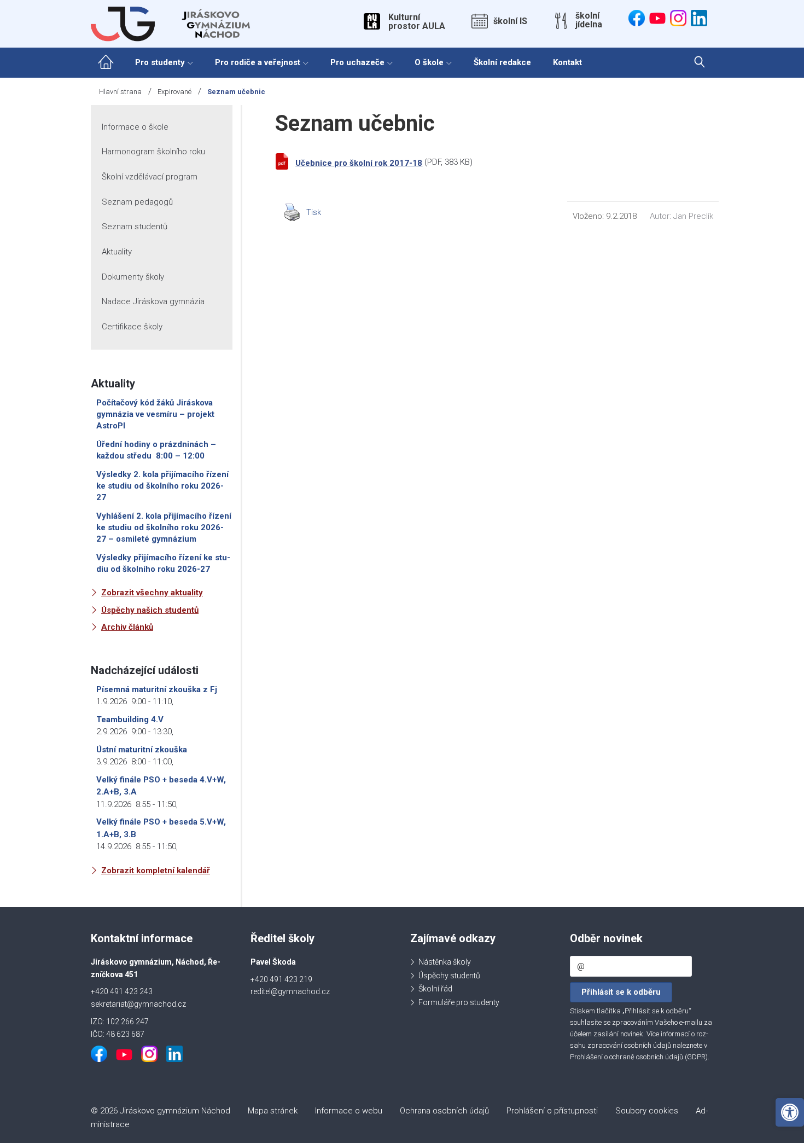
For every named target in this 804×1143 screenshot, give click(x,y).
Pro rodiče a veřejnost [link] (257, 62)
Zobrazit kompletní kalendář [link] (155, 870)
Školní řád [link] (435, 988)
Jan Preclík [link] (693, 216)
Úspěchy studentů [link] (449, 975)
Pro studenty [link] (160, 62)
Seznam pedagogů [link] (137, 202)
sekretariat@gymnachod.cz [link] (138, 1004)
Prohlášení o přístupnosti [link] (552, 1111)
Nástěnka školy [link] (444, 962)
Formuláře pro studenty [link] (458, 1002)
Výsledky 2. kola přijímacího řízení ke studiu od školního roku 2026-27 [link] (162, 485)
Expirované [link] (174, 92)
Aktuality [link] (117, 252)
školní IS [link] (510, 21)
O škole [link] (429, 62)
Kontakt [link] (567, 62)
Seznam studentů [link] (134, 226)
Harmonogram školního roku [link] (153, 151)
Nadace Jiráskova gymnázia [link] (153, 301)
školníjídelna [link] (588, 20)
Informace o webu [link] (348, 1111)
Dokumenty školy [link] (133, 277)
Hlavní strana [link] (120, 92)
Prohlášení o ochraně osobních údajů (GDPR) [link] (639, 1057)
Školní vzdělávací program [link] (149, 177)
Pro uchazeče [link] (357, 62)
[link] (790, 1112)
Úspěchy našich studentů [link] (150, 610)
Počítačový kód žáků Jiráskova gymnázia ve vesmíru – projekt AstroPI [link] (155, 414)
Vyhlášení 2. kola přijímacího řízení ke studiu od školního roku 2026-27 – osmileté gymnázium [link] (163, 527)
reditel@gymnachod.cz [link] (290, 991)
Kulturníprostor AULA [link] (416, 22)
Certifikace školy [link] (132, 327)
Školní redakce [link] (502, 62)
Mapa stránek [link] (273, 1111)
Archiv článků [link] (127, 627)
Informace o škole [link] (135, 127)
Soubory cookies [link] (646, 1111)
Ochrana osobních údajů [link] (444, 1111)
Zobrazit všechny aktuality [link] (152, 592)
